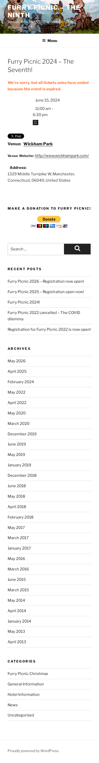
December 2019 (22, 434)
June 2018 (17, 486)
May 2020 (17, 413)
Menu (52, 40)
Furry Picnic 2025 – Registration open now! (46, 292)
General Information (26, 684)
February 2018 (21, 517)
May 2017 (16, 527)
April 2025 (17, 371)
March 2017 (18, 538)
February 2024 (21, 382)
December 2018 (22, 475)
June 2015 (17, 579)
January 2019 (19, 465)
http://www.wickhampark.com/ (62, 155)
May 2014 (16, 600)
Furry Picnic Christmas (28, 673)
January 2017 (19, 548)
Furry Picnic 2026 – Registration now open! (46, 281)
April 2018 (17, 507)
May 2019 (16, 454)
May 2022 (16, 392)
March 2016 (18, 569)
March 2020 (18, 423)
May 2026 (17, 361)
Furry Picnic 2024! (24, 302)
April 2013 (17, 642)
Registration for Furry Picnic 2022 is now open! (49, 329)
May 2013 (16, 631)
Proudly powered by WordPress (33, 750)
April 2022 (17, 402)
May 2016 (16, 558)
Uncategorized (21, 715)
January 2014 (19, 621)
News (13, 705)
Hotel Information (24, 694)
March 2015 (18, 590)
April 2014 (17, 611)
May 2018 (16, 496)
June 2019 (17, 444)
